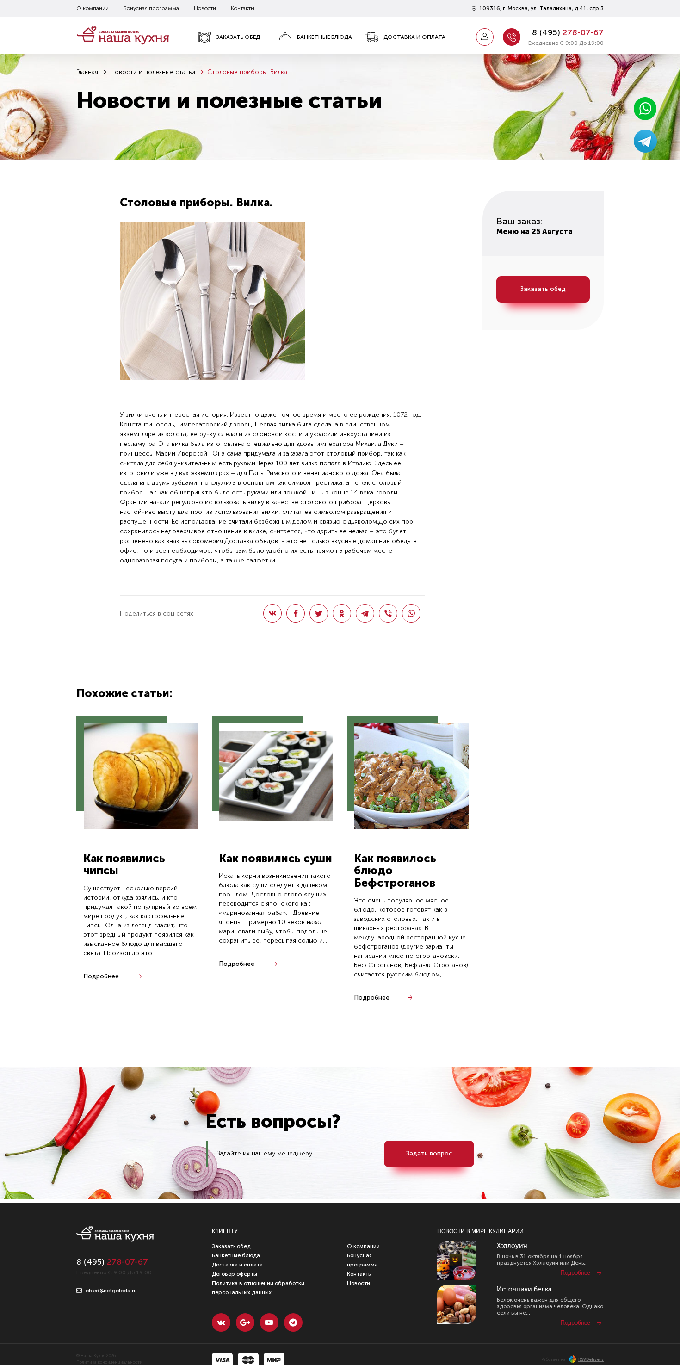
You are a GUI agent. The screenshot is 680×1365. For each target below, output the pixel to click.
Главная (87, 72)
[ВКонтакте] (272, 613)
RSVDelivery (591, 1359)
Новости (205, 8)
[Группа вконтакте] (221, 1322)
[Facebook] (295, 613)
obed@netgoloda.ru (110, 1290)
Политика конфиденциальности (109, 1362)
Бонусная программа (151, 8)
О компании (92, 8)
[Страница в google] (245, 1322)
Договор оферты (234, 1274)
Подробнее (101, 976)
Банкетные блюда (324, 37)
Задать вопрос (429, 1153)
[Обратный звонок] (511, 37)
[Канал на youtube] (269, 1322)
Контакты (242, 8)
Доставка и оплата (414, 37)
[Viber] (388, 613)
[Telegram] (365, 613)
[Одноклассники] (342, 613)
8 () (568, 32)
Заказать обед (238, 37)
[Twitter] (318, 613)
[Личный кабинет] (485, 37)
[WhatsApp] (411, 613)
